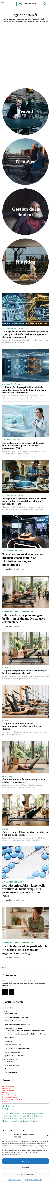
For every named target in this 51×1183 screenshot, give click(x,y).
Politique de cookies (14, 1180)
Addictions (6, 1088)
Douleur (5, 1101)
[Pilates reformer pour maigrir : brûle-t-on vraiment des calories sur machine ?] (25, 592)
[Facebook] (5, 992)
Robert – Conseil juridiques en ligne (19, 1121)
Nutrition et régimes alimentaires (19, 611)
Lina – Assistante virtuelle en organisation (23, 1113)
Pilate (5, 667)
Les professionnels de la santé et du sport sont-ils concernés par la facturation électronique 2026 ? (23, 445)
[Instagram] (11, 992)
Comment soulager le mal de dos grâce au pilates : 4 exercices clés (23, 780)
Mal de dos (7, 776)
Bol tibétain (8, 1106)
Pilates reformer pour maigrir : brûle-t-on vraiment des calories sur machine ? (23, 618)
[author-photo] (3, 569)
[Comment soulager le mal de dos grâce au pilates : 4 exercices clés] (25, 757)
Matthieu (9, 569)
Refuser (25, 1168)
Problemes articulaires (10, 1097)
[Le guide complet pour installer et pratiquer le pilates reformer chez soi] (25, 648)
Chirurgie (5, 1092)
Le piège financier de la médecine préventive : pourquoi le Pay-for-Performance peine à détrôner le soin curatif (25, 334)
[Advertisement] (25, 51)
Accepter (25, 1161)
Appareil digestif (8, 1090)
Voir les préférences (25, 1174)
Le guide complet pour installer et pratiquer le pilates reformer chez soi (24, 672)
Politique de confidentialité (33, 1180)
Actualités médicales (12, 328)
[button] (47, 1135)
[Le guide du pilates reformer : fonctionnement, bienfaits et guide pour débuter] (25, 701)
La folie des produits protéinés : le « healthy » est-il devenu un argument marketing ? (24, 949)
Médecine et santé (8, 1086)
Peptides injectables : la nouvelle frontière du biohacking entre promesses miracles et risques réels (23, 891)
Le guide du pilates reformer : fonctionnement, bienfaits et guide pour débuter (22, 726)
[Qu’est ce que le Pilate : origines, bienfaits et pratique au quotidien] (25, 810)
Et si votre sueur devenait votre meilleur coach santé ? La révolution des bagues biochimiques (23, 559)
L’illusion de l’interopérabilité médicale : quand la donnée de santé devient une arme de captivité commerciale (24, 390)
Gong (5, 1108)
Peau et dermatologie (9, 1095)
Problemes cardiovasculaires (12, 1099)
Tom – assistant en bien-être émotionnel (22, 1116)
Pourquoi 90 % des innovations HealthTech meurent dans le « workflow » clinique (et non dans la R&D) (24, 501)
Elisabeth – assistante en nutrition (19, 1118)
